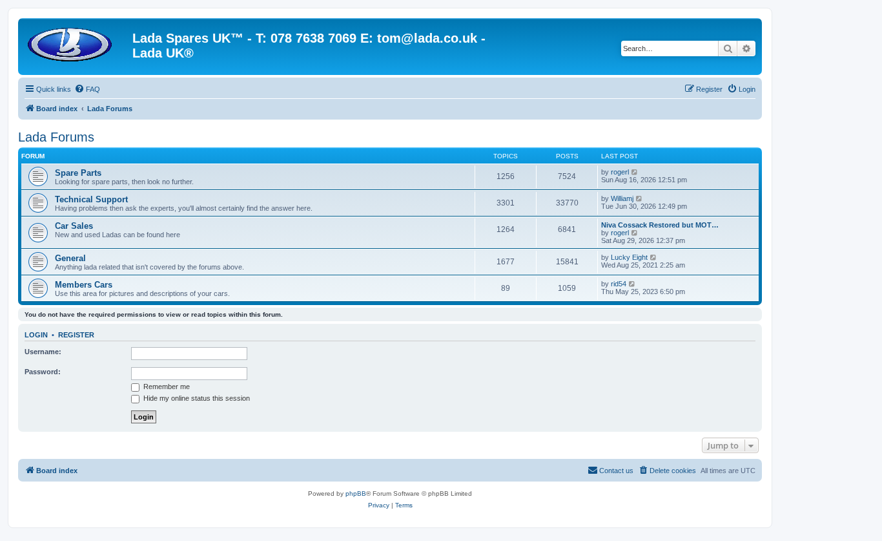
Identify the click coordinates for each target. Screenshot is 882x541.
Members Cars (83, 285)
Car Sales (74, 226)
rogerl (620, 172)
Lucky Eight (629, 257)
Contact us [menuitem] (616, 470)
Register (76, 335)
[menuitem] (87, 89)
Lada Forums (56, 137)
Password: (43, 372)
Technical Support (91, 199)
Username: (43, 351)
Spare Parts (78, 173)
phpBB (355, 493)
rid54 (618, 284)
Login (36, 335)
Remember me (165, 386)
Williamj (622, 198)
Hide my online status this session (195, 398)
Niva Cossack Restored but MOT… (660, 225)
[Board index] (76, 42)
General (70, 258)
